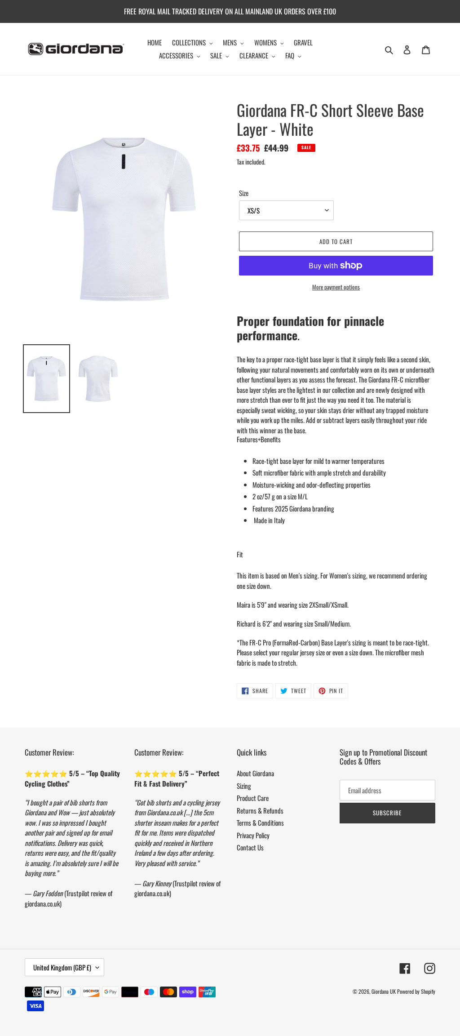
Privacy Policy (253, 835)
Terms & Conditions (260, 822)
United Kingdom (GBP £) (62, 967)
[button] (259, 439)
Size (243, 193)
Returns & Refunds (260, 810)
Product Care (253, 798)
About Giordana (255, 773)
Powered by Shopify (416, 991)
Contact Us (250, 847)
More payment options (336, 287)
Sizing (244, 786)
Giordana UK (384, 991)
